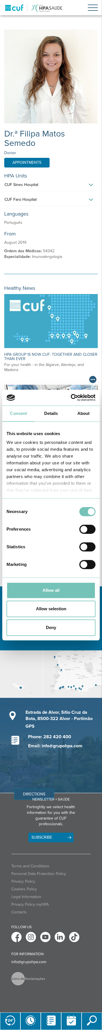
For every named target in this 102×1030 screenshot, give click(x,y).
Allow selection (51, 608)
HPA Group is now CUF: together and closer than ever (50, 356)
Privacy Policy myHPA (30, 904)
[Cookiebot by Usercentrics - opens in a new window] (71, 397)
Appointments (26, 162)
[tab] (51, 186)
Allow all (51, 590)
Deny (51, 627)
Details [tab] (51, 413)
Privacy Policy (23, 881)
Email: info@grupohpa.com (55, 746)
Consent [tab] (18, 413)
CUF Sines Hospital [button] (21, 184)
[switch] (87, 529)
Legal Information (26, 896)
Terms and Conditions (30, 866)
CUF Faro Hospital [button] (21, 199)
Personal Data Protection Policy (38, 873)
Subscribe (41, 837)
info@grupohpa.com (28, 961)
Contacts (19, 912)
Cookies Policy (24, 889)
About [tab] (83, 413)
